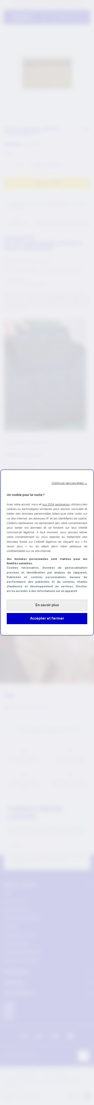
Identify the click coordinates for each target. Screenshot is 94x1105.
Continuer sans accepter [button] (69, 483)
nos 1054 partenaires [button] (56, 504)
